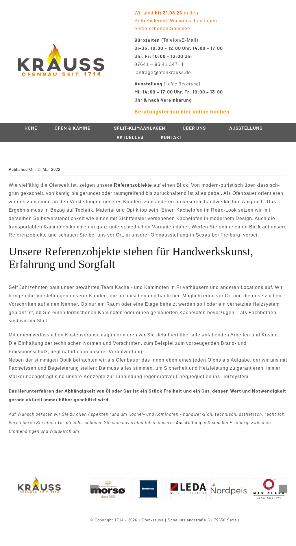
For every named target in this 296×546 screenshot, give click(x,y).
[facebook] (34, 502)
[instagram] (44, 502)
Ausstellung (188, 422)
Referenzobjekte (133, 185)
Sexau (214, 422)
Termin (65, 422)
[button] (94, 489)
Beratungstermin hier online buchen (182, 111)
